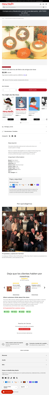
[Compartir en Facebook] (12, 136)
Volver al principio (24, 350)
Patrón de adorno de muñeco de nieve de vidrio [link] (21, 112)
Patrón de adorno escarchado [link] (33, 112)
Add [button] (10, 119)
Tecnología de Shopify (14, 391)
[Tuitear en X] (9, 136)
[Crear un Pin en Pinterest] (15, 136)
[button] (43, 7)
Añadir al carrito (32, 89)
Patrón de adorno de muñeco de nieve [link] (8, 114)
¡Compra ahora (39, 1)
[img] (24, 278)
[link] (8, 105)
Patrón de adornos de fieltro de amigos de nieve (14, 18)
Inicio (3, 18)
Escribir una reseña (24, 329)
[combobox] (24, 7)
